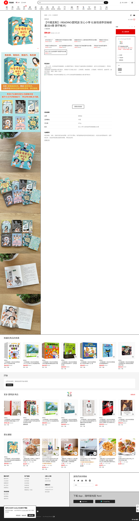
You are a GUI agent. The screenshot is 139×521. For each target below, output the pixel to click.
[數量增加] (134, 27)
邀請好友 (6, 498)
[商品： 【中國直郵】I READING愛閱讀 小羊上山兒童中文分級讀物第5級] (31, 350)
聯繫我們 (6, 483)
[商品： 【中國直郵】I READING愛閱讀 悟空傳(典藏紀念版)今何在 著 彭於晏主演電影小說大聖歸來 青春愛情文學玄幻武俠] (107, 408)
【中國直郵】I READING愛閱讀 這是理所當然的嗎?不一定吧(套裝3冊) (69, 363)
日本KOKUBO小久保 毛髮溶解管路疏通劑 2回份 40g (88, 459)
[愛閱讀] (69, 394)
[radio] (49, 40)
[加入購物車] (18, 356)
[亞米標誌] (9, 2)
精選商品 (6, 487)
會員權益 (6, 496)
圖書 (45, 15)
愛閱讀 (46, 19)
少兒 (50, 15)
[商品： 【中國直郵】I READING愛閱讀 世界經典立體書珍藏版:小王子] (12, 408)
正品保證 (6, 480)
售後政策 (26, 485)
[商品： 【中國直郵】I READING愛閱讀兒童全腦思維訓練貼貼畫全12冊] (50, 350)
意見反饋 (47, 491)
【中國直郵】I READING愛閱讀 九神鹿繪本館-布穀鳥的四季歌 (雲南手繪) (126, 363)
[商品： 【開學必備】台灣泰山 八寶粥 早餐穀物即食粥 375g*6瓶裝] (31, 447)
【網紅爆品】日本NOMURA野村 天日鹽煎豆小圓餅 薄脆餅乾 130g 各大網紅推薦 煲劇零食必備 (107, 460)
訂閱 (96, 485)
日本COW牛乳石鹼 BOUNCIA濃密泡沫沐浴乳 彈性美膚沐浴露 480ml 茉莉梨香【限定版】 (50, 460)
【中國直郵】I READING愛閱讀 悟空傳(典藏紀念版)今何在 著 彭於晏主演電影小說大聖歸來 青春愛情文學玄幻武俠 (107, 421)
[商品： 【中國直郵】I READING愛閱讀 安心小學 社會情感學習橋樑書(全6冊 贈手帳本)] (12, 447)
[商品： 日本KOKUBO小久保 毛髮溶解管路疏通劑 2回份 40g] (88, 447)
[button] (24, 2)
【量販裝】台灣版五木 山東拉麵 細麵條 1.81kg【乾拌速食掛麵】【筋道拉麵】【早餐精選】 (69, 460)
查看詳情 (47, 140)
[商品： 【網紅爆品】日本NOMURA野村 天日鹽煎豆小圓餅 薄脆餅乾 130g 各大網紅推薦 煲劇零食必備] (107, 447)
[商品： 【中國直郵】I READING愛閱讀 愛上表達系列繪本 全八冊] (88, 350)
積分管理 (6, 494)
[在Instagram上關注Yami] (86, 481)
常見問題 (26, 478)
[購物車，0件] (132, 2)
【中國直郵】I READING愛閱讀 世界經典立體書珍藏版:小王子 (12, 420)
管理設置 (18, 515)
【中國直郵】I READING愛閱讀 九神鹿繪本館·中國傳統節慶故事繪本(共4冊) (69, 421)
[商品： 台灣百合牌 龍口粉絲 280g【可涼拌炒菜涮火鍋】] (126, 447)
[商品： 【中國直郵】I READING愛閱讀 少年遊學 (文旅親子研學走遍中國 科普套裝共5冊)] (31, 408)
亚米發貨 (26, 480)
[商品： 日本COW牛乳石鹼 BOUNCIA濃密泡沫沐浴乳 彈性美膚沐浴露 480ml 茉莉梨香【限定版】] (50, 447)
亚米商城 (26, 483)
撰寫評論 (9, 385)
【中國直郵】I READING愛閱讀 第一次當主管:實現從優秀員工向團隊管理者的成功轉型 (88, 421)
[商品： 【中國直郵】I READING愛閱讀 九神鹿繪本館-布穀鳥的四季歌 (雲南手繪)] (126, 350)
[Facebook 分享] (131, 15)
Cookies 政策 (24, 510)
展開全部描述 (78, 106)
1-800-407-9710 (49, 487)
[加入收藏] (134, 19)
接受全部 (31, 515)
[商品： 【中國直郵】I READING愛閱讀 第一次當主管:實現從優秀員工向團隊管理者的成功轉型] (88, 408)
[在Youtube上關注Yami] (82, 481)
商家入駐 (47, 478)
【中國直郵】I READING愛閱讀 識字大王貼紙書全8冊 (12, 362)
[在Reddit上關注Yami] (90, 481)
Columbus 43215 (124, 46)
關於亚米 (6, 478)
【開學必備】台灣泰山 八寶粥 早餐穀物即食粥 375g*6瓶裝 (31, 459)
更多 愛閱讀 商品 (11, 394)
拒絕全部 (24, 515)
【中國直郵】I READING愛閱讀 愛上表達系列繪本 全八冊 (88, 362)
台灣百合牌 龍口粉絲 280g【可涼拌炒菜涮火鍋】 (126, 459)
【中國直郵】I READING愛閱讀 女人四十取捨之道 (126, 420)
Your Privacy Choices (47, 516)
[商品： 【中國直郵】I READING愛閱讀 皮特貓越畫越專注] (107, 350)
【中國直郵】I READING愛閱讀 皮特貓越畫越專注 (107, 362)
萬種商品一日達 (28, 489)
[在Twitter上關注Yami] (78, 481)
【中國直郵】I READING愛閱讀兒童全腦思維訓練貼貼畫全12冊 (50, 362)
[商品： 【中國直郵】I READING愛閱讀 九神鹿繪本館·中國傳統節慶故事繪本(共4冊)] (69, 408)
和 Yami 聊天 (135, 519)
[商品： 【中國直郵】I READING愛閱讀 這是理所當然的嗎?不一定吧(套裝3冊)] (69, 350)
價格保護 (26, 487)
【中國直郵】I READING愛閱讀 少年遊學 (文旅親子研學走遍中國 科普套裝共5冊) (31, 421)
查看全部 (133, 394)
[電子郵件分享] (134, 15)
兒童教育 (55, 15)
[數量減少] (129, 27)
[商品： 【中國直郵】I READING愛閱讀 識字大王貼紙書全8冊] (12, 350)
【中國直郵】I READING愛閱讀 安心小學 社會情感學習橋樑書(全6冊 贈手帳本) (12, 460)
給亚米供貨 (48, 480)
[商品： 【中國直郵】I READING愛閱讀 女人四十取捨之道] (126, 408)
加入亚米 (6, 485)
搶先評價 (48, 28)
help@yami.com (49, 489)
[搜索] (106, 2)
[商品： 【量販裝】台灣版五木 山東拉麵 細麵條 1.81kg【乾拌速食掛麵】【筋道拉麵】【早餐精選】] (69, 447)
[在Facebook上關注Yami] (74, 481)
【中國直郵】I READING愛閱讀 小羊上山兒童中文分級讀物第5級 (31, 362)
